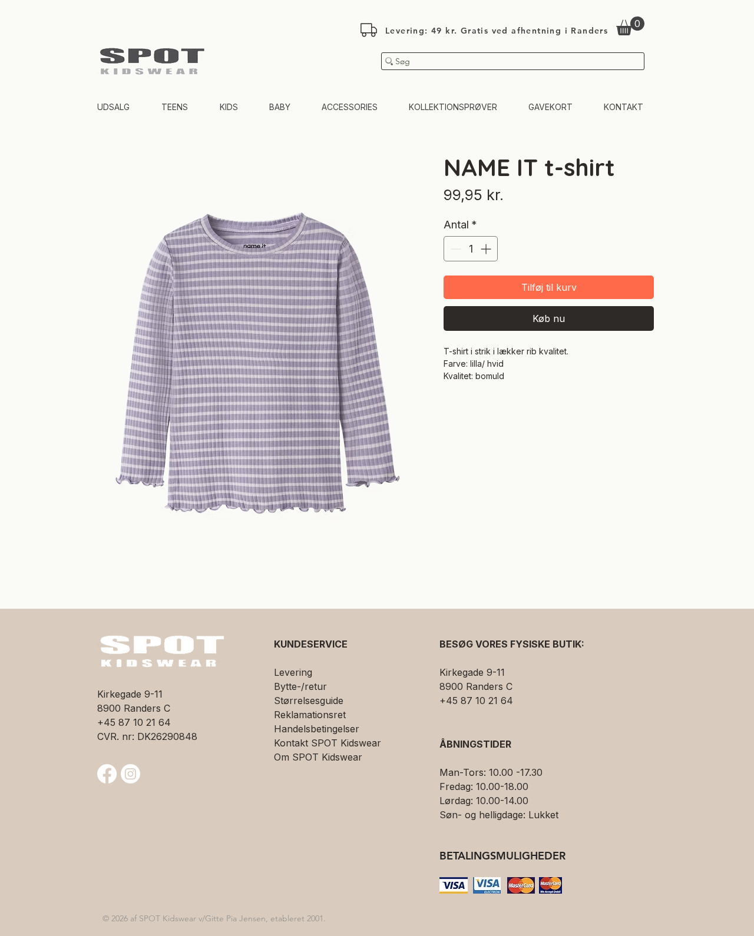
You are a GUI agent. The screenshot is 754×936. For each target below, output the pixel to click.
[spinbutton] (471, 249)
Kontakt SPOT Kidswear (327, 743)
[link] (630, 25)
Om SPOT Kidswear (318, 757)
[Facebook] (107, 774)
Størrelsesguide (308, 700)
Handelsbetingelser (316, 729)
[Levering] (368, 30)
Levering (293, 672)
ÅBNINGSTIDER (475, 744)
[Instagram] (130, 774)
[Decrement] (454, 249)
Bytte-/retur (300, 686)
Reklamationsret (310, 715)
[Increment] (487, 249)
